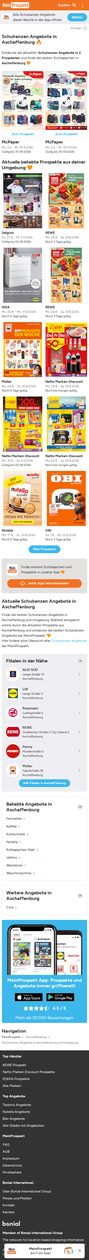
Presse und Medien (17, 1198)
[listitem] (23, 208)
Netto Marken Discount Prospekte (29, 1072)
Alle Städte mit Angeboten (23, 1125)
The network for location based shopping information (43, 1240)
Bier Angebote (14, 1119)
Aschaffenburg (36, 1037)
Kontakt (9, 1205)
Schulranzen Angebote (69, 641)
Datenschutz (12, 1165)
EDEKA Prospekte (16, 1079)
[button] (82, 5)
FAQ (6, 1145)
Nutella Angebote (16, 1112)
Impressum (11, 1158)
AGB (6, 1151)
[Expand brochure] (22, 100)
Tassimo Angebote (17, 1105)
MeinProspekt (11, 1037)
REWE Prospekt (14, 1065)
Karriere (8, 1212)
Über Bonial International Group (27, 1191)
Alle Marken (12, 1086)
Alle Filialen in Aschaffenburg (44, 783)
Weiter (77, 17)
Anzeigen (76, 28)
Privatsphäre (12, 1172)
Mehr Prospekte (44, 549)
